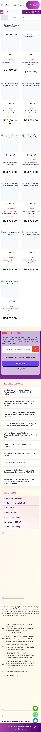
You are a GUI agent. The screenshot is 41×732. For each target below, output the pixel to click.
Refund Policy (25, 722)
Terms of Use (16, 722)
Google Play (21, 369)
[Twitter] (19, 728)
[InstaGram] (22, 728)
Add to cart (10, 56)
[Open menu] (1, 12)
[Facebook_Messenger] (35, 720)
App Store (22, 363)
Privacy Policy (6, 722)
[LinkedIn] (25, 728)
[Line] (35, 708)
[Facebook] (15, 728)
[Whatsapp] (35, 714)
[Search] (35, 349)
